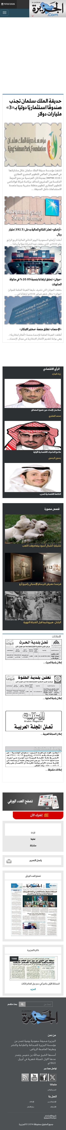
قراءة (33, 833)
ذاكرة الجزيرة (33, 950)
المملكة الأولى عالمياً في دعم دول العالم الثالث (40, 984)
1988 (14, 959)
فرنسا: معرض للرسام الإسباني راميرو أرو (40, 584)
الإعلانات (31, 1102)
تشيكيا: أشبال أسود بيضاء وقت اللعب (41, 545)
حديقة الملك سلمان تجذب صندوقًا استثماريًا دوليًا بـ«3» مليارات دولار (34, 108)
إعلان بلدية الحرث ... (52, 662)
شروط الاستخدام (50, 1116)
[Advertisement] (33, 55)
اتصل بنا (52, 1096)
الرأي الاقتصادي (51, 369)
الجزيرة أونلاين (52, 1090)
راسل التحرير (35, 860)
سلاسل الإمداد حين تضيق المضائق (46, 410)
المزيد (33, 989)
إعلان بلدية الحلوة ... (52, 698)
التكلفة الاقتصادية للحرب (50, 494)
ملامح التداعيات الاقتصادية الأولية (47, 452)
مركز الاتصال (30, 1107)
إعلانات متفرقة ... (54, 770)
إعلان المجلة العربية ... (51, 734)
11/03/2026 (9, 4)
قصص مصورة (52, 509)
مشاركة (33, 846)
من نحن (52, 1035)
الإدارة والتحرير (52, 1102)
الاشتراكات (53, 1107)
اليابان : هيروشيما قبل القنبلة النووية (42, 622)
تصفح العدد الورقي (33, 876)
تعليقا (33, 839)
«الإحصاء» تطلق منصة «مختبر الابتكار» (40, 329)
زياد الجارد (56, 374)
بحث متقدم (12, 1004)
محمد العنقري (55, 416)
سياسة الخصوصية (50, 1118)
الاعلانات (56, 636)
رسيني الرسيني (54, 458)
